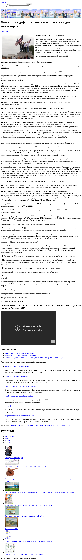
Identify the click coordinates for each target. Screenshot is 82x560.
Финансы (8, 443)
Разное (7, 440)
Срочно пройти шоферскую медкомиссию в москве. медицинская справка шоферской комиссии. (40, 492)
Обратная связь (10, 13)
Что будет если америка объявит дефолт (19, 396)
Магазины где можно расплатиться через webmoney (24, 554)
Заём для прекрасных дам (14, 458)
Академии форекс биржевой (35, 425)
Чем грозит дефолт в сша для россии (18, 366)
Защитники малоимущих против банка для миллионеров (25, 466)
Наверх (3, 2)
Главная (8, 10)
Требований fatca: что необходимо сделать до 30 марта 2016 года (28, 541)
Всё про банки (14, 425)
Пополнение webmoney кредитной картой (20, 355)
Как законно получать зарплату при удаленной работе (24, 516)
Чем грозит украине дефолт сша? (17, 376)
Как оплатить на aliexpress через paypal (19, 353)
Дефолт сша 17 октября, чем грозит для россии (22, 386)
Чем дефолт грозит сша (13, 406)
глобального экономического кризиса (60, 425)
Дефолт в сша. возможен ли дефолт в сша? (20, 416)
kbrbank (5, 32)
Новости (8, 438)
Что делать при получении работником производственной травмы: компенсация (34, 357)
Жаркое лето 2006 (11, 529)
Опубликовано (10, 15)
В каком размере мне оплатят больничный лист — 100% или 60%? (29, 505)
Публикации (9, 17)
